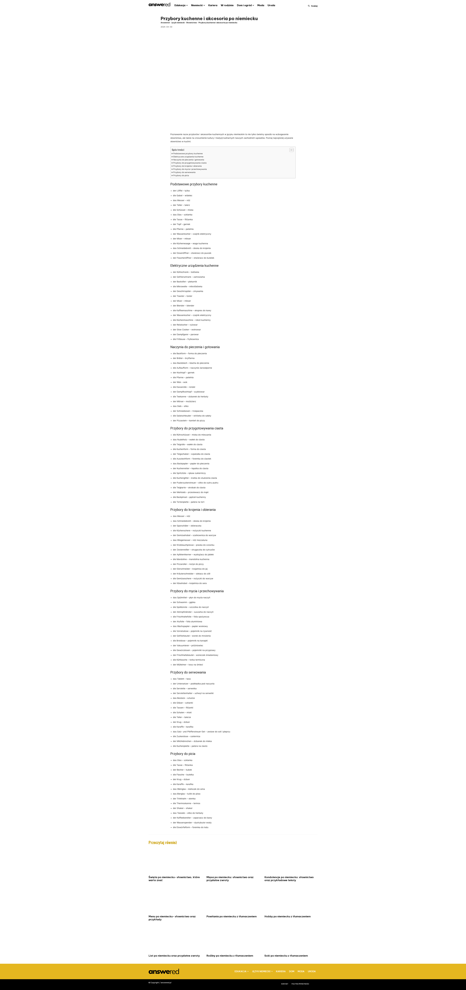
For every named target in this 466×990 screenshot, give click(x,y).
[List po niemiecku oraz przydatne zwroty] (175, 939)
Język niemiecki (178, 23)
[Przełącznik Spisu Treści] (290, 150)
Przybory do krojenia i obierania (187, 166)
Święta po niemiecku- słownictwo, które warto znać (174, 879)
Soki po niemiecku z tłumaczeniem (286, 955)
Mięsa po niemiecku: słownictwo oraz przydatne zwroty (230, 879)
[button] (312, 6)
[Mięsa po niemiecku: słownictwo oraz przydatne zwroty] (232, 861)
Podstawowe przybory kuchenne (188, 153)
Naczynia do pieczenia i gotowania (188, 160)
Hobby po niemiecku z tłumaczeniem (287, 916)
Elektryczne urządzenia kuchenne (188, 157)
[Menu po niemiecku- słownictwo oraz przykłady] (175, 900)
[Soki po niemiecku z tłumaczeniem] (290, 939)
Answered (165, 23)
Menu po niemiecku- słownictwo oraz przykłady (172, 918)
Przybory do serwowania (184, 172)
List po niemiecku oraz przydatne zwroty (174, 955)
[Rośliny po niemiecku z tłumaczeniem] (232, 939)
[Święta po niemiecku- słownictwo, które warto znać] (175, 861)
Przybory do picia (181, 175)
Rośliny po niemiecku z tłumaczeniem (229, 955)
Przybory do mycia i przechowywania (190, 169)
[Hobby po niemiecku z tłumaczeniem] (290, 900)
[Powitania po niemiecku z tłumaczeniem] (232, 900)
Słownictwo (191, 23)
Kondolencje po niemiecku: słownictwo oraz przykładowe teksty (289, 879)
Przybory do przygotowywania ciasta (190, 163)
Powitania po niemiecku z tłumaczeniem (231, 916)
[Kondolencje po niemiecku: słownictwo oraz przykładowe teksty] (290, 861)
